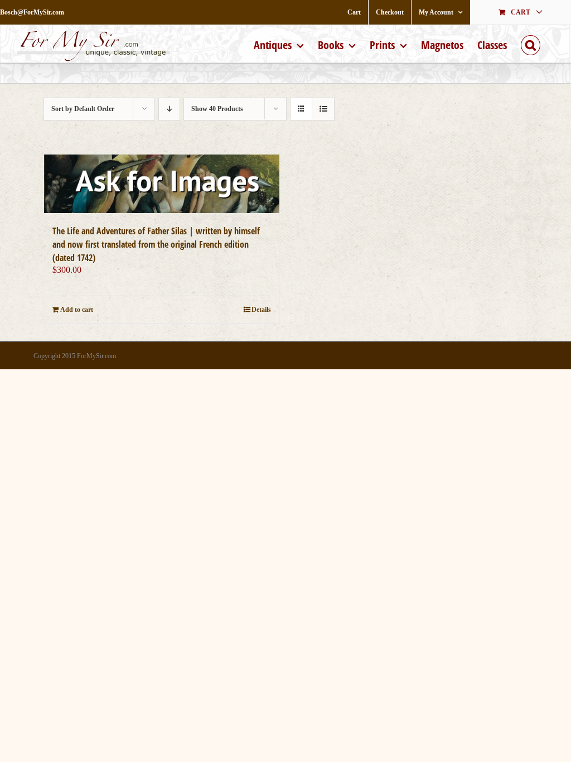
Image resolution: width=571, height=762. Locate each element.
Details (261, 310)
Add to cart (76, 310)
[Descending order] (169, 109)
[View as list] (323, 109)
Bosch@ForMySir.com (32, 12)
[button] (530, 43)
